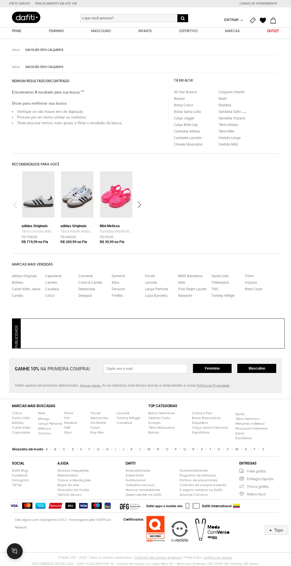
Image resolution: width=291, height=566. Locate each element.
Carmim (51, 282)
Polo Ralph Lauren (192, 289)
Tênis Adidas (228, 124)
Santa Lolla (220, 275)
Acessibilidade (138, 470)
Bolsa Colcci (183, 105)
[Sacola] (274, 20)
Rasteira (225, 105)
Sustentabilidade (193, 470)
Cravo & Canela (90, 282)
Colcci (50, 295)
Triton (249, 275)
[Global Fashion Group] (130, 506)
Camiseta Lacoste (187, 137)
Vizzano (251, 282)
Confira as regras (217, 557)
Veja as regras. (90, 385)
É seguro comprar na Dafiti (201, 490)
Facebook (20, 475)
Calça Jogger (184, 118)
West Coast (253, 289)
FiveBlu (117, 295)
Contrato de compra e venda (203, 485)
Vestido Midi (228, 144)
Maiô (222, 98)
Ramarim (185, 295)
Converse (85, 275)
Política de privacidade (198, 480)
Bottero (17, 282)
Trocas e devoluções (74, 480)
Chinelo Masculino (188, 144)
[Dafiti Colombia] (236, 506)
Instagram (20, 480)
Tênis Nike (226, 131)
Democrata (86, 289)
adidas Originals (24, 275)
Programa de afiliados (198, 475)
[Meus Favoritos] (264, 20)
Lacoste (151, 282)
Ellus (115, 282)
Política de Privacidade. (213, 385)
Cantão (17, 295)
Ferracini (118, 289)
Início (16, 49)
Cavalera (52, 289)
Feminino (212, 368)
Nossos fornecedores (143, 490)
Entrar (232, 19)
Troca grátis (258, 486)
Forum (150, 275)
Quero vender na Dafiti (143, 495)
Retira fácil (256, 494)
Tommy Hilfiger (223, 295)
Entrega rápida (260, 478)
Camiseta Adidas (187, 131)
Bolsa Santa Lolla (187, 111)
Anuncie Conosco (194, 495)
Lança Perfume (156, 289)
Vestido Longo (230, 137)
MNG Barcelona (190, 275)
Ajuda (240, 414)
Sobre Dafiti (135, 475)
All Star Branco (185, 92)
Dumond (118, 275)
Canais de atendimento (258, 3)
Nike (181, 282)
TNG (214, 289)
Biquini (179, 98)
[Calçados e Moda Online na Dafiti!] (26, 17)
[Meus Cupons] (254, 20)
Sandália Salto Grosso (236, 111)
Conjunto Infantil (231, 92)
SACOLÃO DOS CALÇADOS (44, 49)
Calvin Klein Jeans (26, 289)
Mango (43, 419)
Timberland (220, 282)
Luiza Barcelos (156, 295)
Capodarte (53, 275)
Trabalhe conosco (140, 485)
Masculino (257, 368)
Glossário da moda (73, 490)
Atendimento (67, 475)
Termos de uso (69, 495)
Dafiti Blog (20, 470)
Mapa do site (68, 485)
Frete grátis (256, 471)
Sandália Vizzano (232, 118)
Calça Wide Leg (186, 124)
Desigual (85, 295)
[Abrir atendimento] (15, 551)
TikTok (17, 485)
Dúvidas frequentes (73, 470)
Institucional (136, 480)
